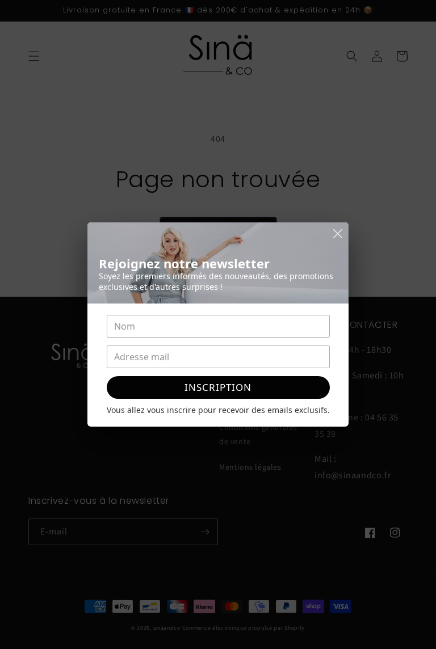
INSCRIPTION (218, 387)
